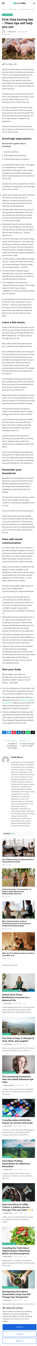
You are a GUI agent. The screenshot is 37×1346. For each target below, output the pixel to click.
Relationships (7, 14)
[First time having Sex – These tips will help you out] (18, 49)
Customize (19, 1334)
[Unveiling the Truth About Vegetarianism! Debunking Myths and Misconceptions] (18, 1236)
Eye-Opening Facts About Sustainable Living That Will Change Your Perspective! (16, 1294)
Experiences (6, 1034)
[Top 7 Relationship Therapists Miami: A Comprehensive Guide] (18, 848)
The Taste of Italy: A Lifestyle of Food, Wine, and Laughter (18, 1039)
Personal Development (10, 990)
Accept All (19, 1327)
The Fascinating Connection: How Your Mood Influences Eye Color (17, 1079)
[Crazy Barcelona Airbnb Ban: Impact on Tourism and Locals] (18, 1108)
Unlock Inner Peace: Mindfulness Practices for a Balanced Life (16, 997)
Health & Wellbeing (9, 1072)
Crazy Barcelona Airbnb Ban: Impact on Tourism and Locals (17, 1121)
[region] (18, 1325)
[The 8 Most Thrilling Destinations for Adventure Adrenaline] (18, 1149)
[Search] (34, 3)
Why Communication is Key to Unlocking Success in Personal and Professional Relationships (16, 923)
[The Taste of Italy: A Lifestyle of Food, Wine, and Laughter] (18, 1026)
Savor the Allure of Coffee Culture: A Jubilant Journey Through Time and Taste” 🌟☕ (18, 1207)
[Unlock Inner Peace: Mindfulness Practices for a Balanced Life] (18, 982)
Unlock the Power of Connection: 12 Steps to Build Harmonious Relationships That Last (16, 891)
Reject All (19, 1341)
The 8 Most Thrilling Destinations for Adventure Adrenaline (16, 1164)
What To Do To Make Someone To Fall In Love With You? (18, 954)
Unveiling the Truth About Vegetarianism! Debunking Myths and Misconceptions (16, 1251)
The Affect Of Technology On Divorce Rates (12, 746)
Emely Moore (12, 32)
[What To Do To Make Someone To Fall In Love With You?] (18, 941)
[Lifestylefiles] (19, 3)
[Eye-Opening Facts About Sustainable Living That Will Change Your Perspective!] (18, 1279)
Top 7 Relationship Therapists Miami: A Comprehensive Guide (18, 860)
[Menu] (3, 3)
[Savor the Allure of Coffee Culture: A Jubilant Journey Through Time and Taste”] (18, 1192)
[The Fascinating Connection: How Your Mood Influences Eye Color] (18, 1064)
